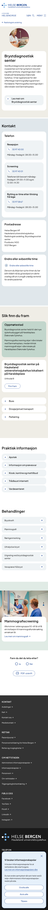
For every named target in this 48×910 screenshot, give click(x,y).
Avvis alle (24, 894)
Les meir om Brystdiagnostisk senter (24, 100)
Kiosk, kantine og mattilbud (23, 473)
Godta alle (24, 887)
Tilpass (24, 901)
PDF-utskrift (26, 673)
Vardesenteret (16, 488)
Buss (11, 401)
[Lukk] (41, 856)
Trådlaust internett (18, 480)
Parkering (14, 416)
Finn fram (12, 386)
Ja (20, 664)
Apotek (13, 457)
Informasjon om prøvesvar (23, 465)
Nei (31, 664)
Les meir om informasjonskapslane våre (21, 869)
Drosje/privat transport (21, 409)
